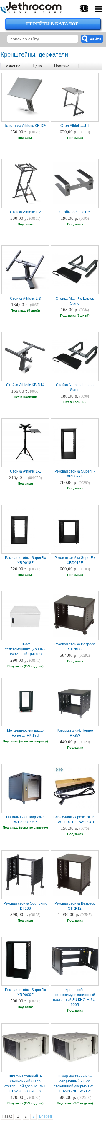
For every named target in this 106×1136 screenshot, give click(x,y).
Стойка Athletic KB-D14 (25, 385)
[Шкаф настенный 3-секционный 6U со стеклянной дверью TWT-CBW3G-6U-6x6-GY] (26, 1062)
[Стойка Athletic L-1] (26, 461)
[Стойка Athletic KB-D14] (25, 377)
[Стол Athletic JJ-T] (74, 117)
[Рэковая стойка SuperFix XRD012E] (68, 549)
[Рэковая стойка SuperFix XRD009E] (20, 982)
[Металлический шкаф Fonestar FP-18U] (26, 713)
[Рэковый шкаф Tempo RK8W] (74, 722)
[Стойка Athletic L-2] (25, 204)
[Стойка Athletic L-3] (26, 289)
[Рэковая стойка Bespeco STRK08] (74, 636)
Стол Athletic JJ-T (74, 126)
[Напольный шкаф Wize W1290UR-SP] (25, 809)
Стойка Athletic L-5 (74, 212)
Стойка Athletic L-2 (25, 212)
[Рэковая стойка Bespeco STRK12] (74, 895)
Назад (7, 1116)
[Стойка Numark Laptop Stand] (75, 372)
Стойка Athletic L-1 (25, 471)
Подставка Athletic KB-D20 (25, 126)
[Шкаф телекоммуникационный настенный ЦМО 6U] (26, 630)
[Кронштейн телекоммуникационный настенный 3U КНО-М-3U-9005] (75, 974)
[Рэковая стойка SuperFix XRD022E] (68, 463)
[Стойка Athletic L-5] (74, 204)
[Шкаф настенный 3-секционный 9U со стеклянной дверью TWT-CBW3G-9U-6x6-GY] (75, 1062)
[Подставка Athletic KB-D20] (25, 117)
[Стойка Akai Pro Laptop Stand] (75, 286)
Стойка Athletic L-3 (25, 298)
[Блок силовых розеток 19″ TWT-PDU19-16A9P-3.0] (74, 809)
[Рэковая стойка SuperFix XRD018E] (19, 549)
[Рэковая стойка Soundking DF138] (25, 895)
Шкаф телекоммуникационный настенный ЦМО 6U (25, 649)
